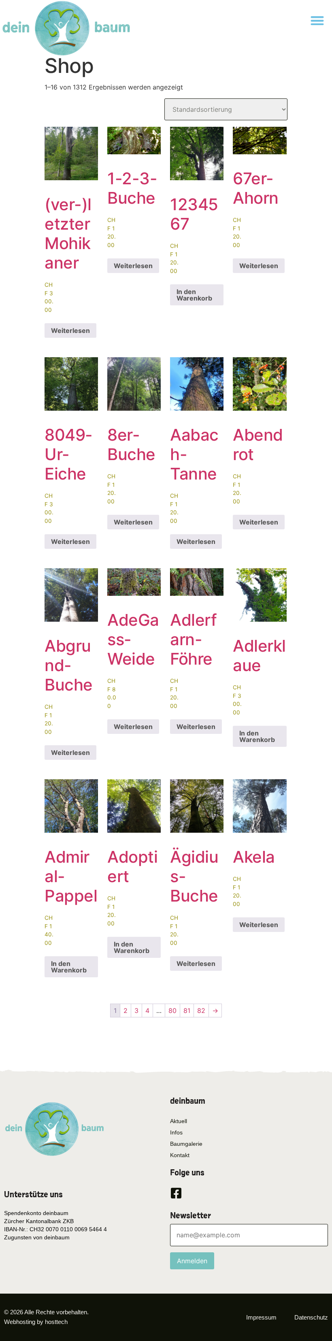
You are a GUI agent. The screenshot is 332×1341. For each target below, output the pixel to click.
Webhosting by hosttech (36, 1321)
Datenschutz (311, 1317)
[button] (317, 20)
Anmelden (192, 1261)
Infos (176, 1132)
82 (201, 1010)
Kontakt (179, 1155)
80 (172, 1010)
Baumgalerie (186, 1144)
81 (186, 1010)
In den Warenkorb (194, 295)
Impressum (261, 1317)
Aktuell (178, 1121)
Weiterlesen (70, 330)
